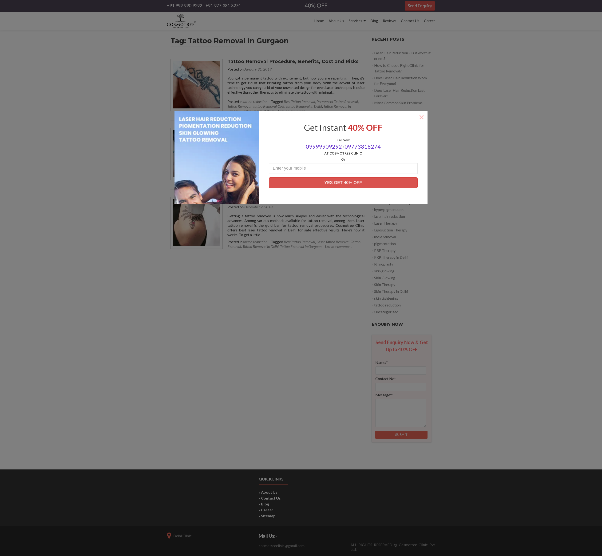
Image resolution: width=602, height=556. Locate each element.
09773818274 (363, 146)
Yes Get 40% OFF (343, 182)
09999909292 (324, 146)
